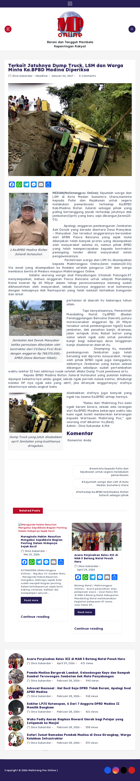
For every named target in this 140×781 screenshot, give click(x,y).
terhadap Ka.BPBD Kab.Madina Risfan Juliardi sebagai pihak (103, 493)
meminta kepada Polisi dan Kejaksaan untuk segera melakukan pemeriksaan (104, 472)
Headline (42, 76)
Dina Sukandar (22, 76)
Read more (31, 600)
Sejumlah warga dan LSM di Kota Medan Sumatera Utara (106, 483)
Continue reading (35, 616)
